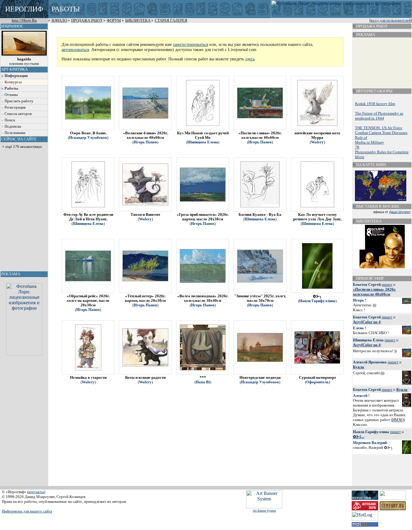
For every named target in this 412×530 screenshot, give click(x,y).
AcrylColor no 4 (367, 322)
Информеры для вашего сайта (27, 511)
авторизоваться (75, 49)
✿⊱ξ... (358, 436)
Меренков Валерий (370, 442)
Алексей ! (361, 395)
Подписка (13, 126)
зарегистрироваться (190, 44)
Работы (11, 88)
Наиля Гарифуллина (317, 301)
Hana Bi (203, 382)
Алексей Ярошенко (370, 362)
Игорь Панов (145, 142)
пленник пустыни (24, 61)
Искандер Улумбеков (88, 138)
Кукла (358, 367)
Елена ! (359, 328)
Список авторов (18, 114)
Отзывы (11, 95)
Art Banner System (264, 510)
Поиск (10, 120)
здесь (250, 58)
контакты (36, 492)
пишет (387, 284)
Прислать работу (19, 101)
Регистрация (15, 107)
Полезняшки (15, 133)
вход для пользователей (391, 20)
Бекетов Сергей (367, 284)
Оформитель (317, 382)
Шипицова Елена (202, 142)
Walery (317, 142)
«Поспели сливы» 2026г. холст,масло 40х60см (374, 291)
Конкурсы (13, 82)
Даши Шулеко (399, 212)
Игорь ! (359, 300)
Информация (16, 76)
